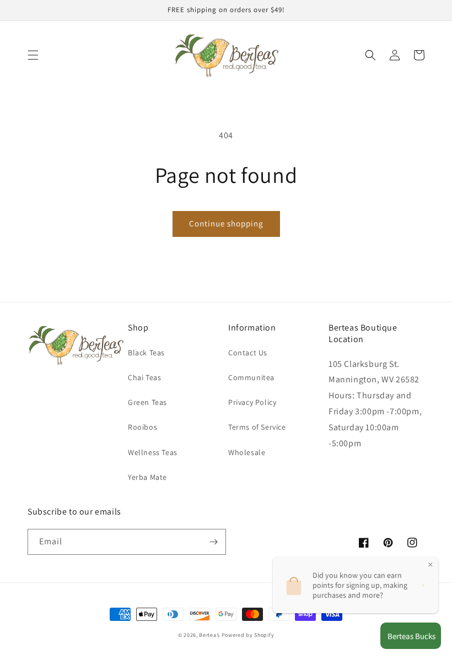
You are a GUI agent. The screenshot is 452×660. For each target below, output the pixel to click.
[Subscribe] (213, 542)
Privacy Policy (252, 402)
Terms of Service (257, 427)
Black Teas (146, 353)
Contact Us (247, 353)
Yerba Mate (147, 477)
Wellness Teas (152, 452)
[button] (33, 55)
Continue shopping (226, 223)
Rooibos (142, 427)
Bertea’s (210, 635)
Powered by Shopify (248, 635)
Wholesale (246, 452)
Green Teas (147, 402)
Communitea (251, 377)
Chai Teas (144, 377)
